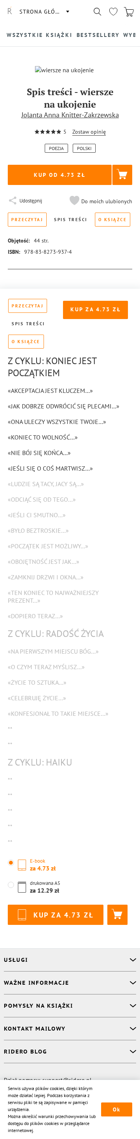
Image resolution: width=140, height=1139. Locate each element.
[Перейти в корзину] (129, 11)
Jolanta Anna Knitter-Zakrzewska (70, 114)
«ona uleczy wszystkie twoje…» (57, 422)
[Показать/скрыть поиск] (97, 12)
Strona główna (43, 11)
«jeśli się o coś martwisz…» (50, 468)
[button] (100, 201)
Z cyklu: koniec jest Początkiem (52, 367)
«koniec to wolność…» (43, 437)
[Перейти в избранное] (113, 11)
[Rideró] (9, 11)
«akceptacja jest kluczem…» (50, 390)
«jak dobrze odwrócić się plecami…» (63, 406)
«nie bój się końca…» (39, 453)
